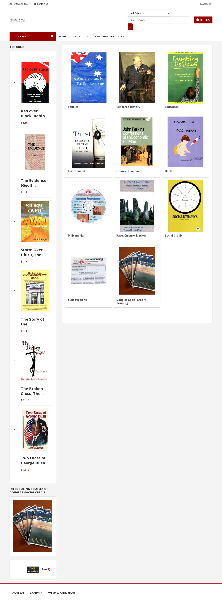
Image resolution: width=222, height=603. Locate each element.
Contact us (42, 4)
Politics (73, 107)
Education (172, 107)
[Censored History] (137, 77)
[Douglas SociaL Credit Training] (32, 525)
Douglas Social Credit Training (131, 301)
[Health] (185, 141)
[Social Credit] (185, 206)
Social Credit (173, 235)
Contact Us (80, 36)
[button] (19, 569)
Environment (77, 171)
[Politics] (88, 77)
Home (62, 36)
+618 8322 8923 (20, 4)
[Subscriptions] (88, 270)
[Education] (185, 77)
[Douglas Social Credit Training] (137, 270)
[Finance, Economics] (137, 141)
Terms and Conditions (108, 36)
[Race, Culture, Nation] (137, 206)
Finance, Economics (129, 171)
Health (169, 171)
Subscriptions (77, 300)
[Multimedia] (88, 206)
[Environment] (88, 141)
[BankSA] (46, 569)
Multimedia (76, 235)
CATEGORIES (20, 36)
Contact (18, 593)
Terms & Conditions (61, 593)
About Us (36, 593)
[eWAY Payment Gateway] (33, 569)
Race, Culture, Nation (131, 235)
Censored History (128, 107)
